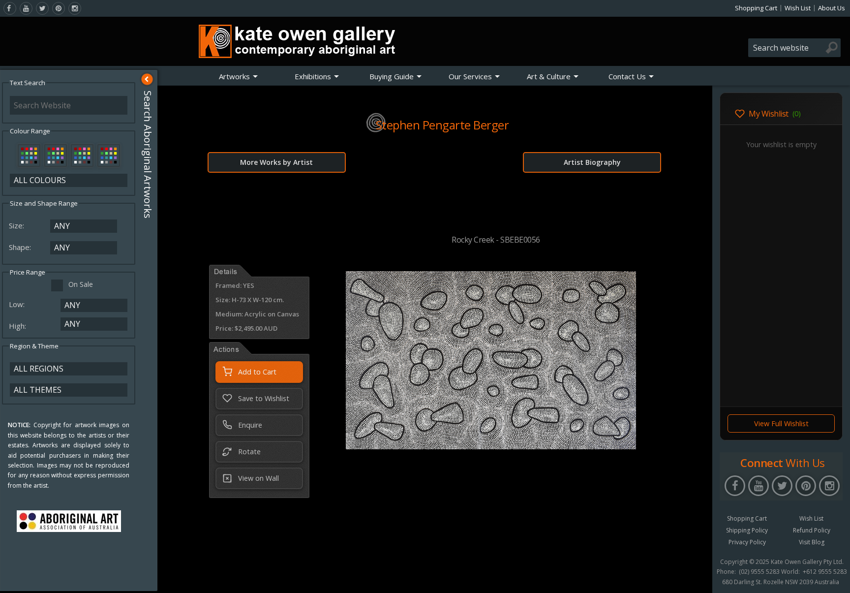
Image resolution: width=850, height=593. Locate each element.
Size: (17, 225)
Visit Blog (811, 542)
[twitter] (42, 8)
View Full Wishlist (781, 423)
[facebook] (10, 8)
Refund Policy (811, 530)
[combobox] (794, 47)
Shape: (21, 247)
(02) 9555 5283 (759, 572)
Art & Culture (549, 76)
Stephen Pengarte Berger (442, 125)
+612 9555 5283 (825, 572)
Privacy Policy (747, 542)
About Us (831, 7)
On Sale (80, 284)
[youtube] (26, 8)
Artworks (234, 76)
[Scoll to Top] (697, 577)
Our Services (470, 76)
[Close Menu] (147, 79)
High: (18, 326)
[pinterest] (58, 8)
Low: (18, 304)
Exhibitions (313, 76)
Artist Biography (592, 162)
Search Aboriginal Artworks (147, 154)
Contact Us (627, 76)
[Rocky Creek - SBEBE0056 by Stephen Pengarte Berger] (491, 446)
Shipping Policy (747, 530)
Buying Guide (391, 76)
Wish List (798, 7)
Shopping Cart (756, 7)
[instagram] (75, 8)
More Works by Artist (276, 162)
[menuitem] (238, 76)
